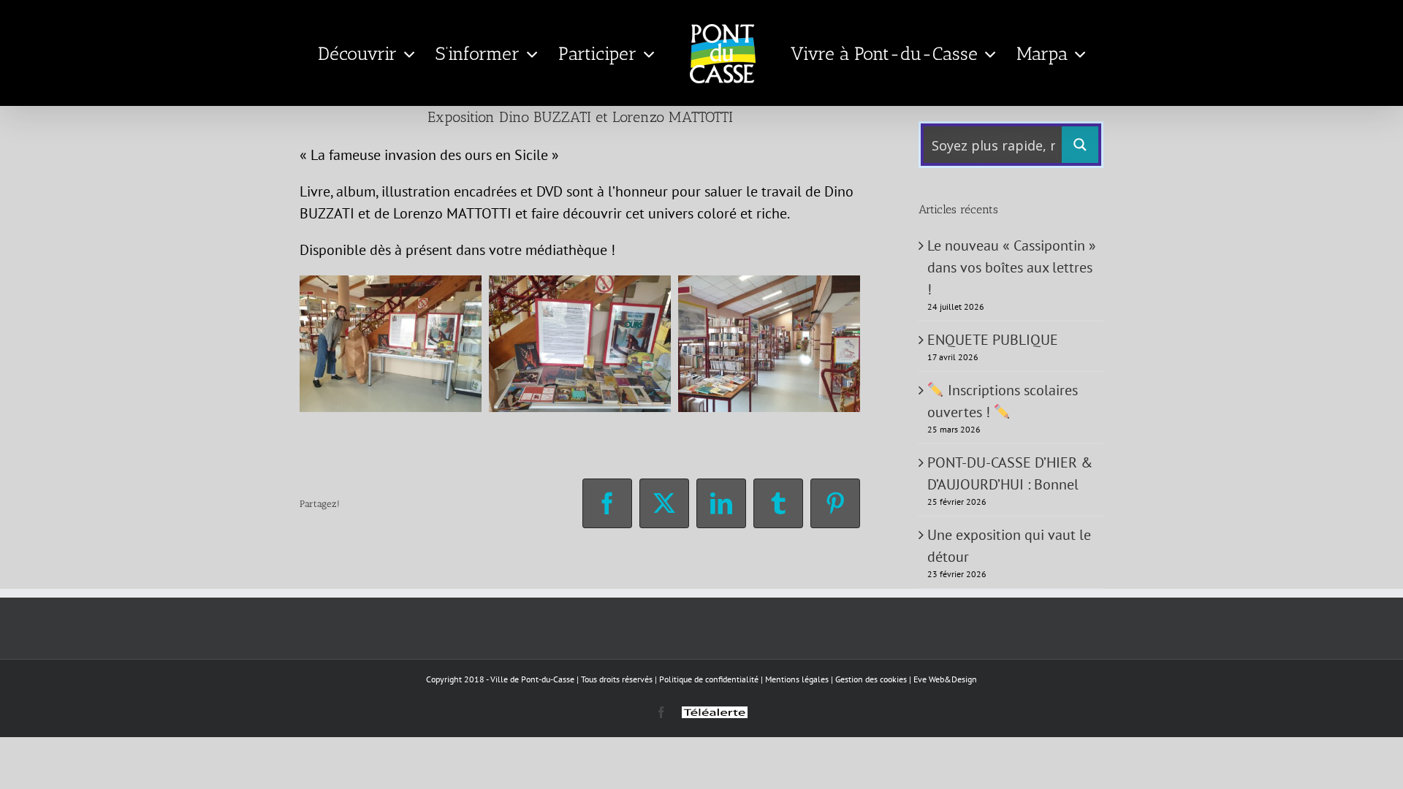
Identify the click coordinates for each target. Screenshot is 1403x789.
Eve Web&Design (945, 679)
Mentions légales (797, 679)
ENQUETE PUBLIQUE (992, 339)
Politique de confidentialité (708, 679)
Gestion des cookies (871, 679)
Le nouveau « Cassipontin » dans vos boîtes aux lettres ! (1011, 267)
